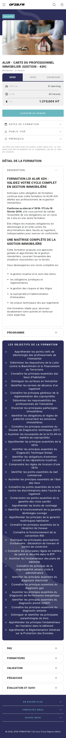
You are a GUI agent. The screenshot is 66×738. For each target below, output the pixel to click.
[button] (54, 4)
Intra (33, 77)
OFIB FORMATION (22, 731)
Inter (13, 77)
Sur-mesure (53, 77)
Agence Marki (54, 731)
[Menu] (4, 4)
